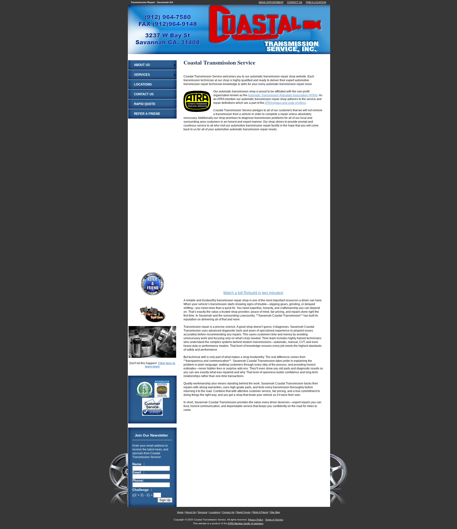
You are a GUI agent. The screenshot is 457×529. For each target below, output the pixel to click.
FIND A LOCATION (316, 2)
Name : (138, 464)
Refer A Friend (147, 114)
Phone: (138, 480)
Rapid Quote (144, 104)
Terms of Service (274, 519)
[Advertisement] (152, 190)
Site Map (275, 512)
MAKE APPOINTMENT (271, 2)
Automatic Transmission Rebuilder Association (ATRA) (283, 95)
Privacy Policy (255, 519)
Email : (138, 472)
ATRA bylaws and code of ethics (285, 103)
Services (142, 74)
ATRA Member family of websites (245, 523)
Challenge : (142, 490)
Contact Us (144, 94)
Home (180, 512)
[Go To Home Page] (235, 51)
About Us (142, 65)
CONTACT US (294, 2)
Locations (143, 84)
